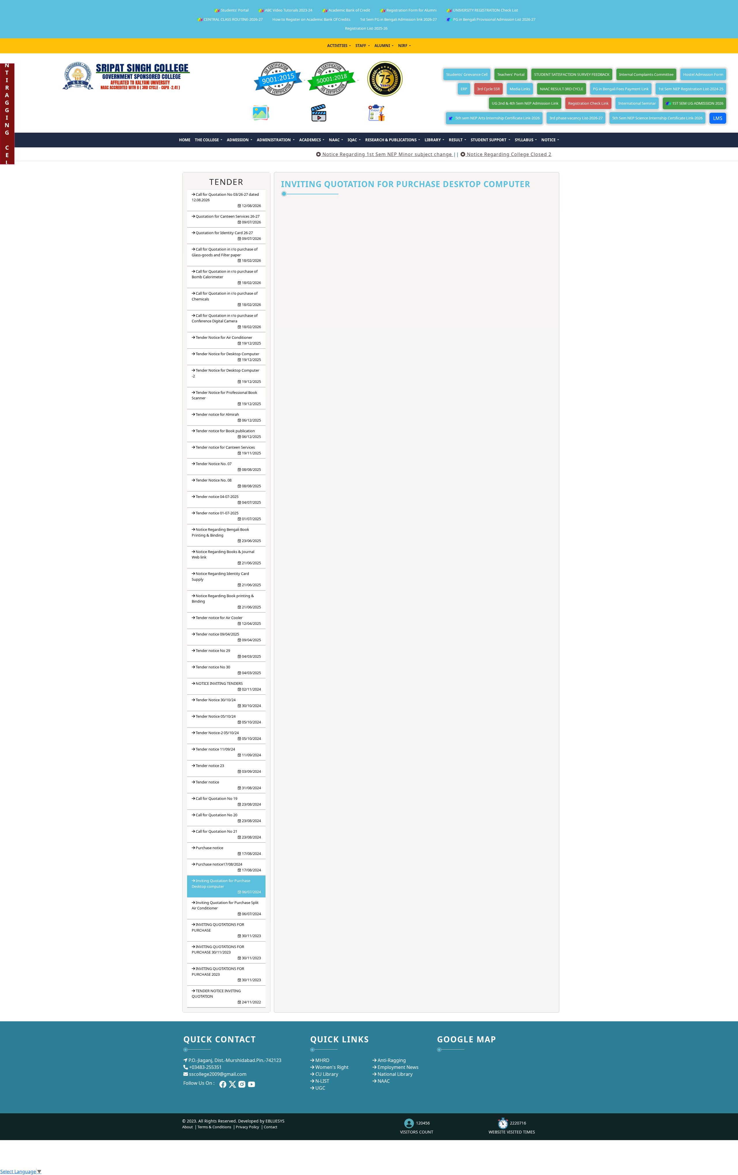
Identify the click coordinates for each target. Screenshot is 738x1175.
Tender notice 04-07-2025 (228, 499)
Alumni (382, 45)
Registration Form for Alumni (411, 10)
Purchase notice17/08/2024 (228, 867)
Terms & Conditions (214, 1126)
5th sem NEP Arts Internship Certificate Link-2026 (497, 118)
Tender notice (228, 784)
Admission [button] (238, 139)
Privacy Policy (247, 1126)
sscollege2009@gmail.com (217, 1074)
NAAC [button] (334, 139)
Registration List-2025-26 (366, 28)
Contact (270, 1126)
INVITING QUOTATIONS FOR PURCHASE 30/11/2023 (226, 952)
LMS (717, 118)
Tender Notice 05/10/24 (228, 719)
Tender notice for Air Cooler (228, 620)
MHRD (322, 1060)
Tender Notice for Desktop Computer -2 (226, 376)
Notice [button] (548, 139)
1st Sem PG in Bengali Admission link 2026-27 (398, 19)
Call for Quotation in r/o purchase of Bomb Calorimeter (226, 277)
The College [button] (207, 139)
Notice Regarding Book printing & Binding (226, 601)
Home (184, 139)
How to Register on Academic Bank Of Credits (311, 19)
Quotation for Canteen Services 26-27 (228, 219)
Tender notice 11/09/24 (228, 752)
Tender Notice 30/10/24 (228, 702)
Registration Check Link (588, 103)
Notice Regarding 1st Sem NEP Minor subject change (357, 154)
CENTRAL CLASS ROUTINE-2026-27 (233, 19)
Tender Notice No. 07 (228, 466)
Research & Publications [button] (391, 139)
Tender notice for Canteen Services (228, 450)
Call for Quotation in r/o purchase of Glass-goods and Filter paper (226, 255)
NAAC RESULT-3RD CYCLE (561, 88)
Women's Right (332, 1067)
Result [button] (456, 139)
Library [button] (433, 139)
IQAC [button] (353, 139)
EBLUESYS (275, 1121)
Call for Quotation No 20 (228, 817)
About (187, 1126)
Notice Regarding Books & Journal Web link (226, 557)
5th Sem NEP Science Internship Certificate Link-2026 (657, 118)
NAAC (384, 1081)
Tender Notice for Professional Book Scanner (226, 398)
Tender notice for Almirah (228, 417)
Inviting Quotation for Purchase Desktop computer (226, 886)
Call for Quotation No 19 (228, 801)
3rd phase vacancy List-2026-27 (576, 118)
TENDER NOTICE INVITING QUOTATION (226, 996)
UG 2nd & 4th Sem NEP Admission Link (525, 103)
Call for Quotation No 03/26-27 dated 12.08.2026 (226, 200)
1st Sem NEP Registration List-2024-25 (690, 88)
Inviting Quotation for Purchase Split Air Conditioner (226, 908)
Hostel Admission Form (703, 74)
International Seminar (637, 103)
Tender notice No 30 (228, 669)
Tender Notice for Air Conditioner (228, 340)
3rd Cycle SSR (488, 88)
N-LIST (322, 1081)
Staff (361, 45)
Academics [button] (310, 139)
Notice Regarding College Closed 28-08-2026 (491, 154)
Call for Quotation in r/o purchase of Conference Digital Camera (226, 321)
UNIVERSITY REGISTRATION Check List (485, 10)
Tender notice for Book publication (228, 433)
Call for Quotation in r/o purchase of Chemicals (226, 299)
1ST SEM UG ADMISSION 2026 (697, 103)
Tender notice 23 (228, 768)
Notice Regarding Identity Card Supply (226, 579)
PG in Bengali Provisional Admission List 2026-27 (493, 19)
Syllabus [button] (524, 139)
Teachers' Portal (510, 74)
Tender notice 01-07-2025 (228, 515)
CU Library (326, 1074)
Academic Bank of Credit (349, 10)
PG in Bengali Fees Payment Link (621, 88)
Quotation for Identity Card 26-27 (228, 235)
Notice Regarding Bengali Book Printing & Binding (226, 535)
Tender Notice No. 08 (228, 482)
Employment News (398, 1067)
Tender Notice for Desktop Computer (228, 356)
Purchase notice (228, 850)
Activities (337, 45)
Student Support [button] (489, 139)
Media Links (520, 88)
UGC (320, 1088)
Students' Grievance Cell (466, 74)
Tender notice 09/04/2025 (228, 636)
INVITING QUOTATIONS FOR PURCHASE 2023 (226, 974)
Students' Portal (234, 10)
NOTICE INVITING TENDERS (228, 686)
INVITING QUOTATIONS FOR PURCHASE (226, 930)
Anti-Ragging (392, 1060)
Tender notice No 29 (228, 653)
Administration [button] (274, 139)
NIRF (403, 45)
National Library (395, 1074)
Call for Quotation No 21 (228, 834)
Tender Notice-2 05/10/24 (228, 735)
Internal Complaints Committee (646, 74)
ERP (464, 88)
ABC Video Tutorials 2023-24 (288, 10)
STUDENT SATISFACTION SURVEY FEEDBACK (571, 74)
